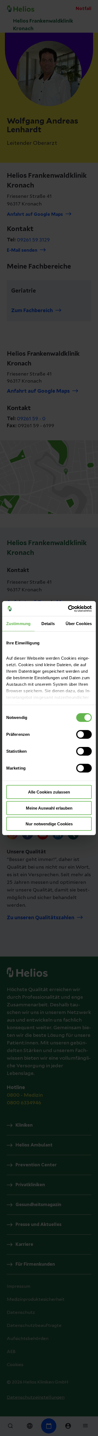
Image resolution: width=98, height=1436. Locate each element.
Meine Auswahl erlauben (49, 807)
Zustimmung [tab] (18, 623)
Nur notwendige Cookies (49, 824)
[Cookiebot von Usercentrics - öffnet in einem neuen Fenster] (69, 608)
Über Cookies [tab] (79, 623)
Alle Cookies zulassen (49, 792)
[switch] (84, 734)
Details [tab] (48, 623)
